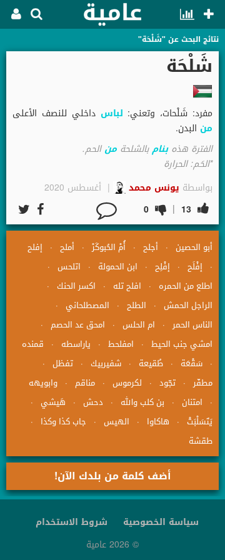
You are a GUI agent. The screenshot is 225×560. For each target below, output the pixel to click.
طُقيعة (151, 363)
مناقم (85, 383)
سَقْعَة (191, 363)
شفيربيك (106, 363)
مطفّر (202, 383)
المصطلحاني (87, 305)
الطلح (136, 305)
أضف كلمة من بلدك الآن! (112, 476)
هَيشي (53, 402)
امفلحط (121, 344)
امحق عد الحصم (78, 324)
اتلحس (69, 266)
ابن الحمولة (118, 266)
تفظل (62, 363)
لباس (112, 113)
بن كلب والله (142, 402)
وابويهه (43, 383)
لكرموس (127, 383)
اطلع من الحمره (185, 286)
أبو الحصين (194, 247)
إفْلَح (195, 266)
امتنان (192, 402)
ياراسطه (76, 344)
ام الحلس (138, 324)
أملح (67, 247)
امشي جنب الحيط (181, 344)
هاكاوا (158, 421)
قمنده (33, 344)
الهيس (116, 421)
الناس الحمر (192, 324)
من (206, 128)
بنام (160, 149)
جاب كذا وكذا (63, 421)
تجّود (167, 383)
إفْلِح (162, 266)
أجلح (150, 247)
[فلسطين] (202, 91)
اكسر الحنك (76, 286)
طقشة (200, 441)
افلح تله (127, 286)
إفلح (35, 247)
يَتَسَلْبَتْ (199, 421)
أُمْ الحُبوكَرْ (109, 247)
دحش (93, 402)
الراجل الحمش (188, 305)
